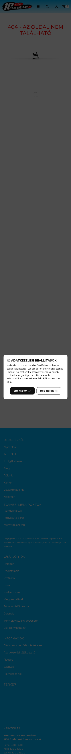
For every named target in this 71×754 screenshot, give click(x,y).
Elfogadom (20, 391)
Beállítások (47, 391)
